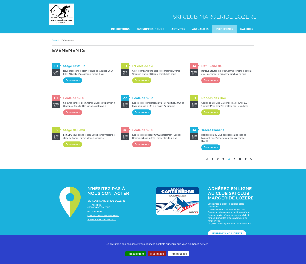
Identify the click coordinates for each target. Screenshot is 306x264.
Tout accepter (135, 253)
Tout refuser (156, 253)
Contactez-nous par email (103, 215)
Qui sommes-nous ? (150, 29)
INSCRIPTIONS (120, 29)
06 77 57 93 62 (94, 211)
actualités (200, 29)
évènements (224, 29)
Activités (178, 29)
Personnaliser (178, 253)
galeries (246, 29)
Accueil (55, 40)
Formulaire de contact (101, 219)
